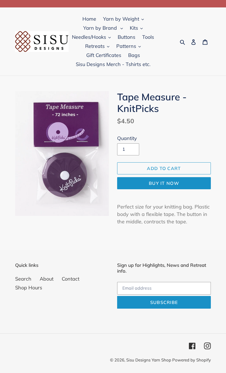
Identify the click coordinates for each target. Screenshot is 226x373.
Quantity (127, 138)
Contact (70, 279)
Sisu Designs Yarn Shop (149, 360)
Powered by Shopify (191, 360)
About (46, 279)
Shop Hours (28, 287)
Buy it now (164, 183)
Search (23, 279)
